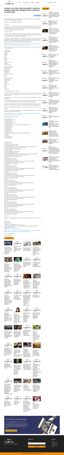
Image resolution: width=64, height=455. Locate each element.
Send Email (9, 223)
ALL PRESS (32, 2)
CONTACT (38, 2)
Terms (53, 441)
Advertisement (55, 444)
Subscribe (37, 446)
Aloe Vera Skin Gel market (14, 26)
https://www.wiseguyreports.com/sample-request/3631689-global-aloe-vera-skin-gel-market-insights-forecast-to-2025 (22, 44)
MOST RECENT (25, 2)
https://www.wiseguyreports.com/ (15, 228)
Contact (53, 446)
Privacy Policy (54, 443)
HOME (20, 2)
